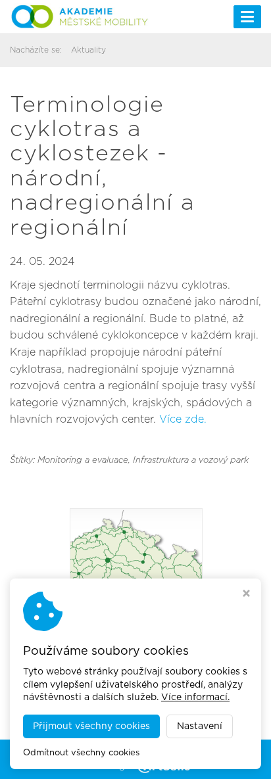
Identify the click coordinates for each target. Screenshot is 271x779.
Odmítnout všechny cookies (81, 753)
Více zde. (183, 419)
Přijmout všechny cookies (91, 726)
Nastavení (199, 726)
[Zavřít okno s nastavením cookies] (246, 595)
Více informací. (195, 697)
